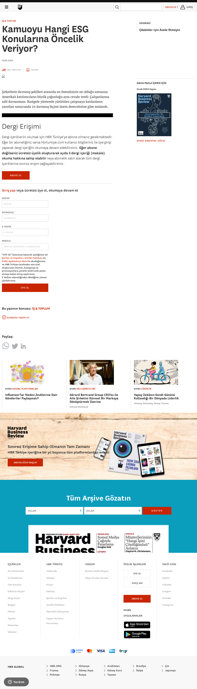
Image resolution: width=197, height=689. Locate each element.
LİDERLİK (146, 388)
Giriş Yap (137, 583)
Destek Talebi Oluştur (97, 571)
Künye (49, 584)
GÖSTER (157, 510)
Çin (166, 666)
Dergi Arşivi (14, 598)
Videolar (12, 631)
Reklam (50, 591)
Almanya (83, 666)
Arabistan (113, 666)
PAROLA (6, 240)
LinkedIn (166, 584)
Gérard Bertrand (79, 406)
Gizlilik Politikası (33, 258)
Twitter (166, 578)
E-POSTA (6, 226)
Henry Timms (161, 403)
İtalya (139, 670)
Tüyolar (12, 618)
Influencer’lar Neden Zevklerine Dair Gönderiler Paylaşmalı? (31, 396)
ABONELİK (171, 7)
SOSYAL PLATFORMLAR (25, 388)
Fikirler (11, 611)
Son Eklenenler (16, 571)
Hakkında (51, 571)
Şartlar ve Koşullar (56, 598)
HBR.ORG (55, 666)
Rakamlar (13, 625)
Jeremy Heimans (143, 403)
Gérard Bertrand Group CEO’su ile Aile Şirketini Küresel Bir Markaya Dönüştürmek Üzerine (94, 398)
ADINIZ (6, 198)
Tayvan (111, 674)
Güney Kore (114, 670)
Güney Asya (85, 670)
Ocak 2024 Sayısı (146, 89)
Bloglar (12, 604)
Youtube (166, 598)
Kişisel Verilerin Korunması (54, 621)
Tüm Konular (15, 584)
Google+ (166, 591)
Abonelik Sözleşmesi (57, 611)
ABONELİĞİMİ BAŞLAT (25, 462)
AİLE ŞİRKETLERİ (86, 388)
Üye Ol (137, 573)
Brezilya (140, 666)
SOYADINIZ (8, 212)
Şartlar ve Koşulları (12, 258)
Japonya (170, 670)
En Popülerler (15, 578)
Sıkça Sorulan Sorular (97, 578)
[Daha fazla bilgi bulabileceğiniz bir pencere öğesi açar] (16, 682)
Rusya (82, 674)
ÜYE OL (25, 287)
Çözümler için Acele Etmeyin (159, 30)
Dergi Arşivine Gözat (151, 140)
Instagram (168, 604)
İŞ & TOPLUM (9, 20)
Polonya (54, 674)
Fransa (53, 670)
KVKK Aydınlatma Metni (15, 261)
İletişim (50, 578)
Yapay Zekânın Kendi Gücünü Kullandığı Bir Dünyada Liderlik (156, 396)
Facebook (167, 571)
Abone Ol (16, 175)
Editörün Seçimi (16, 591)
